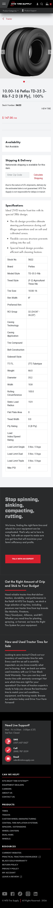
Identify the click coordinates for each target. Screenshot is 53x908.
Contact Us (8, 797)
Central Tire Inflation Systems (20, 823)
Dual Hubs (7, 835)
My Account (9, 873)
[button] (10, 11)
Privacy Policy (10, 869)
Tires (5, 811)
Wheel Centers (10, 831)
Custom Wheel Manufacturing (19, 819)
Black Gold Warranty (14, 861)
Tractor (9, 18)
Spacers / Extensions (14, 827)
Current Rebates (11, 853)
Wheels (6, 839)
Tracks (6, 815)
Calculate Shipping (38, 177)
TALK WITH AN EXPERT (23, 559)
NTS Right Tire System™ (15, 781)
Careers (6, 789)
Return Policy (10, 865)
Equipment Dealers (13, 785)
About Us (7, 793)
